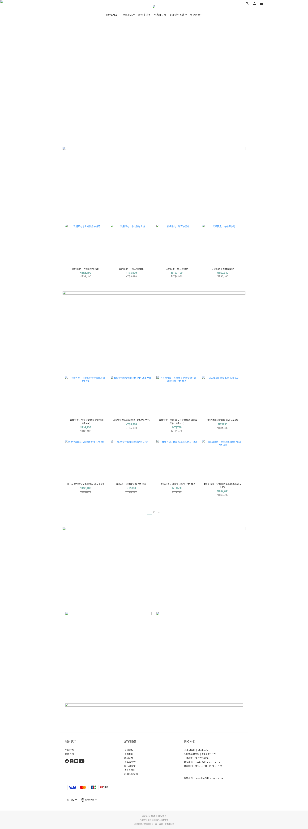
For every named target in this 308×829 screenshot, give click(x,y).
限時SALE (111, 14)
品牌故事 (69, 750)
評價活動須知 (131, 774)
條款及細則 (130, 770)
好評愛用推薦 (177, 14)
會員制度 (128, 754)
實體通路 (69, 754)
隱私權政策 (130, 766)
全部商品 (128, 14)
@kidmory (203, 750)
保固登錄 (128, 750)
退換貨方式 (130, 762)
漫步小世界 (144, 14)
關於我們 (195, 14)
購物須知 (128, 758)
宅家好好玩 (160, 14)
